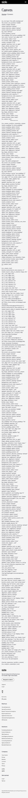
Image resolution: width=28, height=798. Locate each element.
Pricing (3, 757)
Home (4, 14)
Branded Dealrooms (6, 745)
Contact (4, 761)
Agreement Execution (7, 715)
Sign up (3, 780)
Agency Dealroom (6, 742)
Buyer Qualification (6, 713)
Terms (3, 763)
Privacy (3, 765)
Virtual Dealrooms (6, 707)
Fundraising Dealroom (7, 730)
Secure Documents (6, 709)
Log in (3, 686)
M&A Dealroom (5, 734)
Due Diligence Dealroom (7, 736)
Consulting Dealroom (7, 740)
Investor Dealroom (6, 732)
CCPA (3, 769)
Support (4, 684)
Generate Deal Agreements (8, 717)
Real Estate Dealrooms (7, 738)
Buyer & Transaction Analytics (9, 711)
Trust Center (5, 755)
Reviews (4, 759)
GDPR (3, 771)
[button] (25, 2)
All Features (4, 720)
